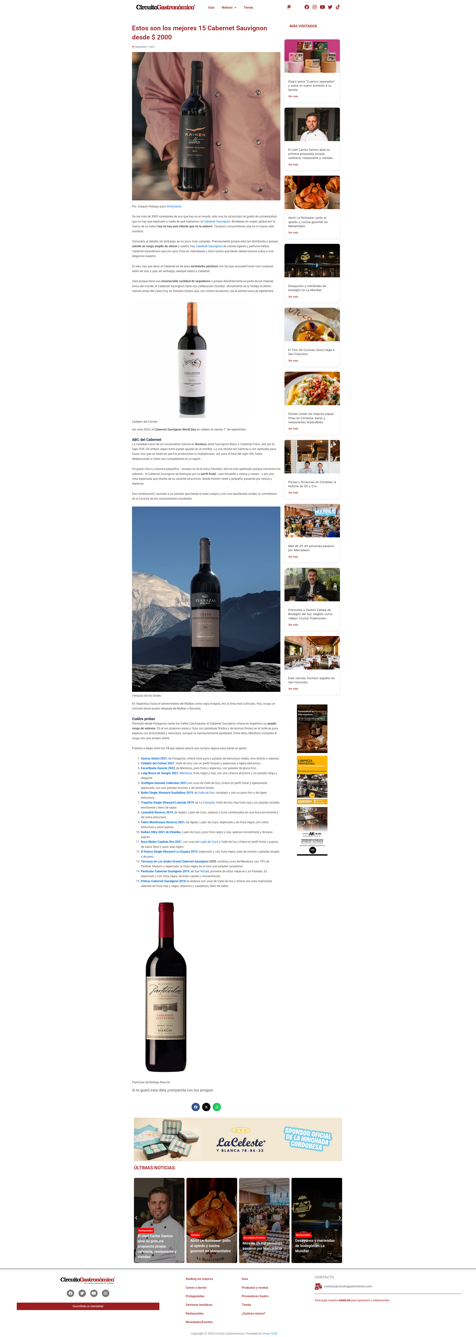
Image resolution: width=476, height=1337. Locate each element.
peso (150, 856)
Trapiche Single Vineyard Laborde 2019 (167, 802)
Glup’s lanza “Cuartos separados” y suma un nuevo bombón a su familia (311, 86)
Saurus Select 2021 (154, 758)
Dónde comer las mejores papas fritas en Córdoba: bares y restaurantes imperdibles (311, 418)
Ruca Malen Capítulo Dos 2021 (161, 842)
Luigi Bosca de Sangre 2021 (159, 773)
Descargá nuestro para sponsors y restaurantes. (352, 1300)
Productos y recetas (255, 1287)
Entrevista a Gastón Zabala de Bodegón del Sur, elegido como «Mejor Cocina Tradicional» (310, 614)
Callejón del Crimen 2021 (157, 763)
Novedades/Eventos (254, 1237)
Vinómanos (173, 206)
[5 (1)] (312, 728)
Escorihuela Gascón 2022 (158, 768)
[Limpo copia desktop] (312, 780)
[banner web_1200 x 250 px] (238, 1139)
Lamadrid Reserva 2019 (157, 812)
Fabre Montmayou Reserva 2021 (163, 822)
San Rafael (201, 871)
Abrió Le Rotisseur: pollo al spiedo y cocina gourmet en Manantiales (308, 222)
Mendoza (186, 773)
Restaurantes (146, 1230)
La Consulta (207, 802)
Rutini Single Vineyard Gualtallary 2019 (167, 792)
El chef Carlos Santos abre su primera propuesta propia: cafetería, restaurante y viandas (310, 154)
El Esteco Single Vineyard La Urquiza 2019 (169, 851)
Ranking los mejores (199, 1279)
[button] (196, 1107)
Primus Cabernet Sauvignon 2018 (163, 881)
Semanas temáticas (199, 1305)
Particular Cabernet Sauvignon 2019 (165, 871)
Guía (211, 7)
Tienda (248, 7)
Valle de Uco (206, 792)
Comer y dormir (196, 1287)
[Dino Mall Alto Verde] (312, 831)
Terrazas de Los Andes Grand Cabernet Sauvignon (175, 861)
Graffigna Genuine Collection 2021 (164, 783)
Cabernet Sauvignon (217, 221)
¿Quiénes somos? (253, 1313)
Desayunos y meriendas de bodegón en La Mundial (315, 1245)
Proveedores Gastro (255, 1296)
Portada (195, 1235)
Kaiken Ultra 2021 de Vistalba (161, 832)
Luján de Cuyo (209, 842)
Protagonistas (195, 1296)
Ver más (293, 96)
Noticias (227, 7)
